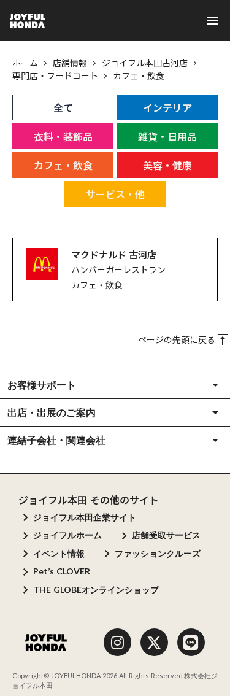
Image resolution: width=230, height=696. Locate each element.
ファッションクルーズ (158, 553)
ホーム (25, 63)
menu (212, 21)
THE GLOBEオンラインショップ (96, 589)
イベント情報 (59, 553)
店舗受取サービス (166, 535)
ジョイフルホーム (67, 535)
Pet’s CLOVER (61, 571)
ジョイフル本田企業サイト (84, 517)
